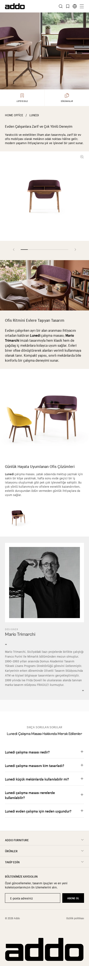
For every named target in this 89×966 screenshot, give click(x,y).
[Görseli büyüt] (83, 156)
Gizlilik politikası (75, 918)
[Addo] (24, 6)
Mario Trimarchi (20, 634)
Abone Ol (73, 898)
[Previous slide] (13, 249)
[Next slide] (75, 249)
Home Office (14, 115)
